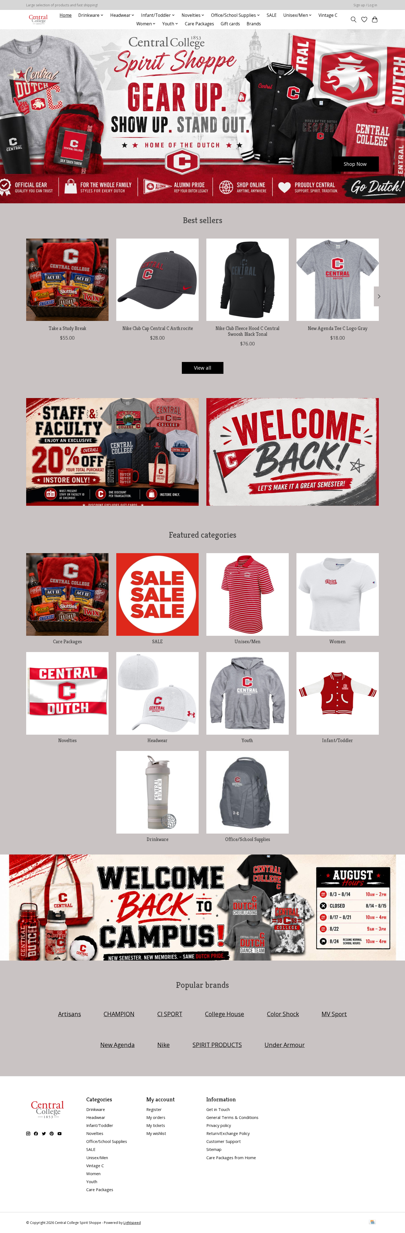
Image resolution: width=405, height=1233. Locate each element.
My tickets (155, 1125)
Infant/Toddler (337, 740)
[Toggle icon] (354, 20)
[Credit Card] (372, 1222)
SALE (272, 15)
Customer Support (223, 1141)
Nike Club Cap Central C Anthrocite (157, 328)
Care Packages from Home (231, 1157)
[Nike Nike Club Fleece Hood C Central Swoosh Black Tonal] (247, 280)
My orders (155, 1117)
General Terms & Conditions (232, 1117)
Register (154, 1109)
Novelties (67, 740)
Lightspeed (132, 1222)
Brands (254, 24)
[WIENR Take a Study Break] (67, 280)
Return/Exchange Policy (228, 1133)
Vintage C (327, 15)
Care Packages (199, 24)
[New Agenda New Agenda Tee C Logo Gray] (337, 280)
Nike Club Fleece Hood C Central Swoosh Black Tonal (247, 331)
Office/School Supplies (247, 839)
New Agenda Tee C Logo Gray (337, 328)
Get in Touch (218, 1109)
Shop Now (355, 163)
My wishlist (156, 1133)
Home (66, 15)
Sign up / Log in (365, 5)
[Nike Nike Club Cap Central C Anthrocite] (157, 280)
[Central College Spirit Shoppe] (38, 19)
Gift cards (230, 24)
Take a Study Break (67, 328)
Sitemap (214, 1149)
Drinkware (157, 839)
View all (202, 367)
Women (337, 642)
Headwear (157, 740)
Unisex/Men (247, 642)
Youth (247, 740)
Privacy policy (218, 1125)
